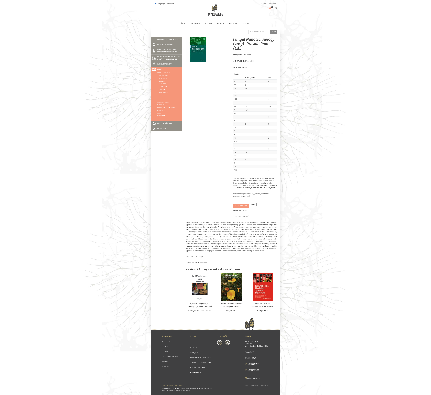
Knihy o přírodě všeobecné (166, 107)
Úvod (183, 23)
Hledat (273, 32)
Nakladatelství (164, 75)
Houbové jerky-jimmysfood (167, 40)
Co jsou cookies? (185, 390)
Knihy (159, 69)
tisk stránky (264, 385)
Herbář (165, 362)
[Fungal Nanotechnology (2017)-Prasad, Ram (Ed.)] (198, 49)
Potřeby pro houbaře (165, 45)
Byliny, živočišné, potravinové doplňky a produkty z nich (169, 58)
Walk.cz (181, 385)
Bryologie (162, 81)
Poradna (233, 23)
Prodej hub (161, 128)
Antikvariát (161, 110)
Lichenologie (163, 86)
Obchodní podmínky (170, 357)
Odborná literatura (163, 73)
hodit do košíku (241, 206)
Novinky (160, 113)
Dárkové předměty (164, 64)
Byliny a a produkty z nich (200, 363)
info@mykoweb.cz (253, 378)
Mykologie (162, 84)
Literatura (194, 348)
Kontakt (247, 23)
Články (208, 23)
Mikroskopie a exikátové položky (202, 358)
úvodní (247, 385)
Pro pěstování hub (164, 123)
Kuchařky (160, 105)
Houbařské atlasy (163, 102)
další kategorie (196, 373)
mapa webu (254, 385)
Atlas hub (195, 23)
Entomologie (163, 92)
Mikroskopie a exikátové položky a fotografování (167, 51)
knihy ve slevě (161, 116)
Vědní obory (163, 78)
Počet (253, 205)
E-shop (220, 23)
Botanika (162, 89)
